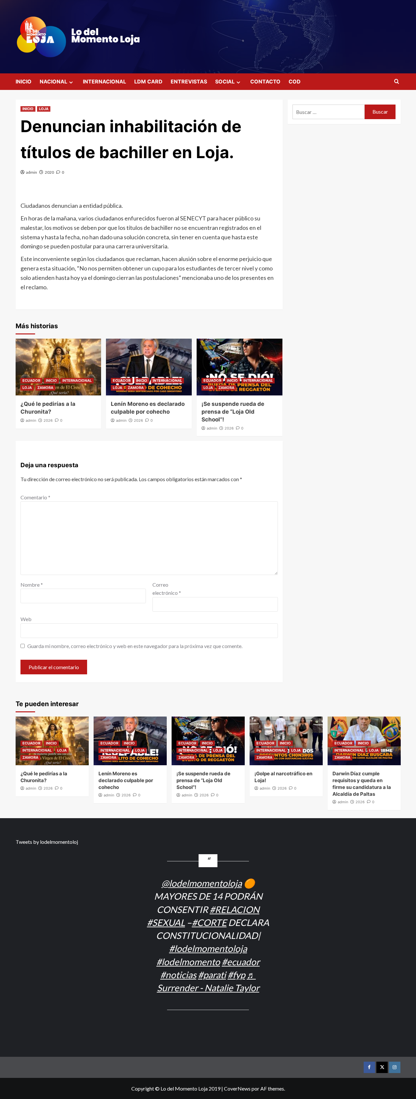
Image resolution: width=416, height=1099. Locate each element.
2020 (49, 172)
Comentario (35, 497)
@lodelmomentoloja (202, 883)
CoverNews (237, 1088)
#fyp (236, 974)
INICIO (24, 81)
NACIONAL (53, 81)
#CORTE (209, 922)
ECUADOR (31, 380)
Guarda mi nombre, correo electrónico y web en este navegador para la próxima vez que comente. (134, 646)
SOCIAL (225, 81)
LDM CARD (148, 81)
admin (31, 172)
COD (295, 81)
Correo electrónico (166, 588)
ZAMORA (45, 387)
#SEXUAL (166, 922)
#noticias (178, 974)
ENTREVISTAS (189, 81)
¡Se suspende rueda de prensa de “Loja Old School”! (233, 412)
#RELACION (234, 909)
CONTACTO (265, 81)
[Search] (397, 81)
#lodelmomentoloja (208, 948)
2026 (48, 420)
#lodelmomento (188, 961)
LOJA (43, 108)
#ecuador (241, 961)
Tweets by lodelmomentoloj (47, 842)
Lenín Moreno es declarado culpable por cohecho (125, 780)
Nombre (31, 584)
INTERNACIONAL (104, 81)
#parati (212, 974)
